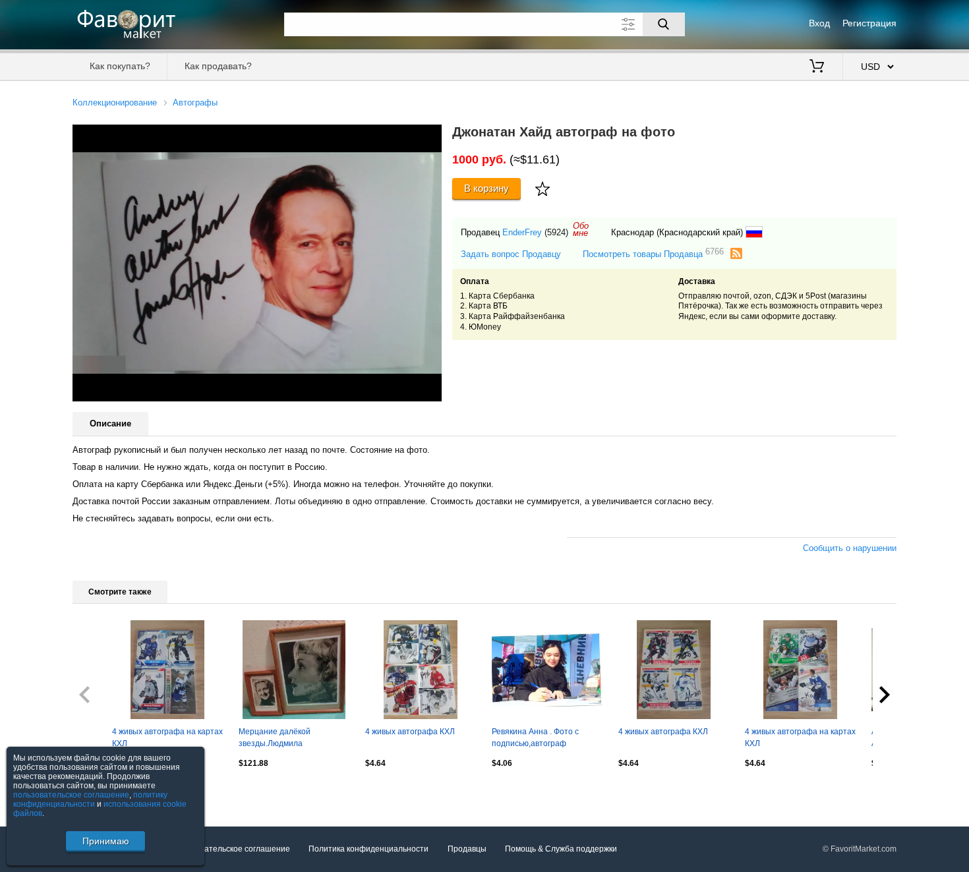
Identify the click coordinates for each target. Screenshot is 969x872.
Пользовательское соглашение (231, 849)
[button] (429, 136)
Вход (819, 23)
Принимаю (105, 841)
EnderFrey (522, 232)
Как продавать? (218, 66)
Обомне (581, 229)
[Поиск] (664, 24)
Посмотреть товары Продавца (653, 253)
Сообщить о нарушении (849, 548)
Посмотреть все (102, 791)
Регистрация (869, 23)
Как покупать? (120, 66)
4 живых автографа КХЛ (410, 731)
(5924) (556, 232)
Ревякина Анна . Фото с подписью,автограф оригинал (535, 739)
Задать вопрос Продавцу (511, 254)
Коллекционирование (115, 102)
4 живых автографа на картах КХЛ (167, 737)
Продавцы (467, 849)
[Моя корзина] (816, 67)
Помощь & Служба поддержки (561, 849)
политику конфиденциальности (90, 799)
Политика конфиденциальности (368, 849)
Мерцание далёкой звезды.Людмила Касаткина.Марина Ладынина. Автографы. (282, 739)
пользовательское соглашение (71, 794)
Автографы (195, 102)
